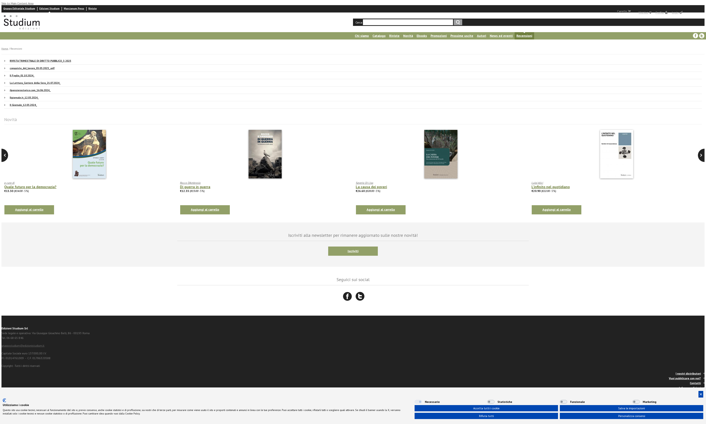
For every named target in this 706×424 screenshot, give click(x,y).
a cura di (9, 183)
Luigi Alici (537, 183)
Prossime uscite (461, 36)
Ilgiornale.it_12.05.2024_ (24, 97)
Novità (408, 36)
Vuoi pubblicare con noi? (685, 378)
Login (675, 12)
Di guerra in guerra (195, 186)
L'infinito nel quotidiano (551, 186)
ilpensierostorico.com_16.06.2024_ (30, 90)
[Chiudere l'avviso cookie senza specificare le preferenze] (700, 394)
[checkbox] (418, 402)
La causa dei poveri (371, 186)
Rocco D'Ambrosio (190, 183)
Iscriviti (353, 251)
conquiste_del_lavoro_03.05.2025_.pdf (32, 68)
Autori (481, 36)
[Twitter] (702, 36)
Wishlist (643, 12)
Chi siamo (362, 36)
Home (4, 48)
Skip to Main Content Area (17, 3)
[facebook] (695, 36)
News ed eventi (501, 36)
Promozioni (439, 36)
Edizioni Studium (49, 8)
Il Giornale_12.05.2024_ (23, 105)
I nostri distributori (688, 373)
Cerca (359, 22)
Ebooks (422, 36)
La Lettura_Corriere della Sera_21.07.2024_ (35, 83)
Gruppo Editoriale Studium (19, 8)
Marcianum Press (74, 8)
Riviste (92, 8)
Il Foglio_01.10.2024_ (22, 75)
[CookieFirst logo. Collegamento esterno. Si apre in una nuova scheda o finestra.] (4, 400)
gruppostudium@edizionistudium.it (22, 345)
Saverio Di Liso (364, 183)
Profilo (659, 12)
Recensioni (524, 36)
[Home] (22, 30)
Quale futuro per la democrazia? (30, 186)
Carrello (622, 11)
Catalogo (379, 36)
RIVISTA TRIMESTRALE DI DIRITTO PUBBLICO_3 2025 (40, 60)
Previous (701, 155)
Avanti (4, 155)
